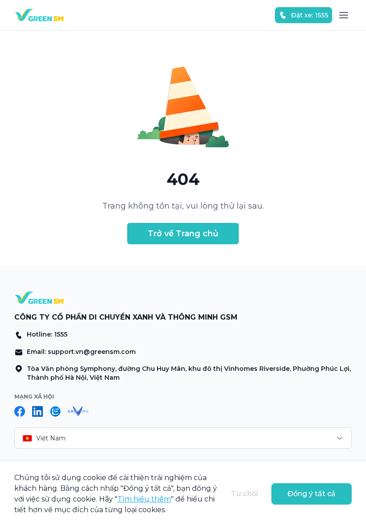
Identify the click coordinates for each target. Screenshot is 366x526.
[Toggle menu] (344, 15)
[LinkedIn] (37, 411)
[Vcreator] (78, 411)
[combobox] (183, 438)
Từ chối (244, 493)
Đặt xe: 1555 (310, 15)
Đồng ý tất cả (311, 493)
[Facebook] (19, 411)
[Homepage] (38, 15)
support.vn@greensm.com (92, 352)
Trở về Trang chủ (183, 233)
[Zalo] (55, 411)
